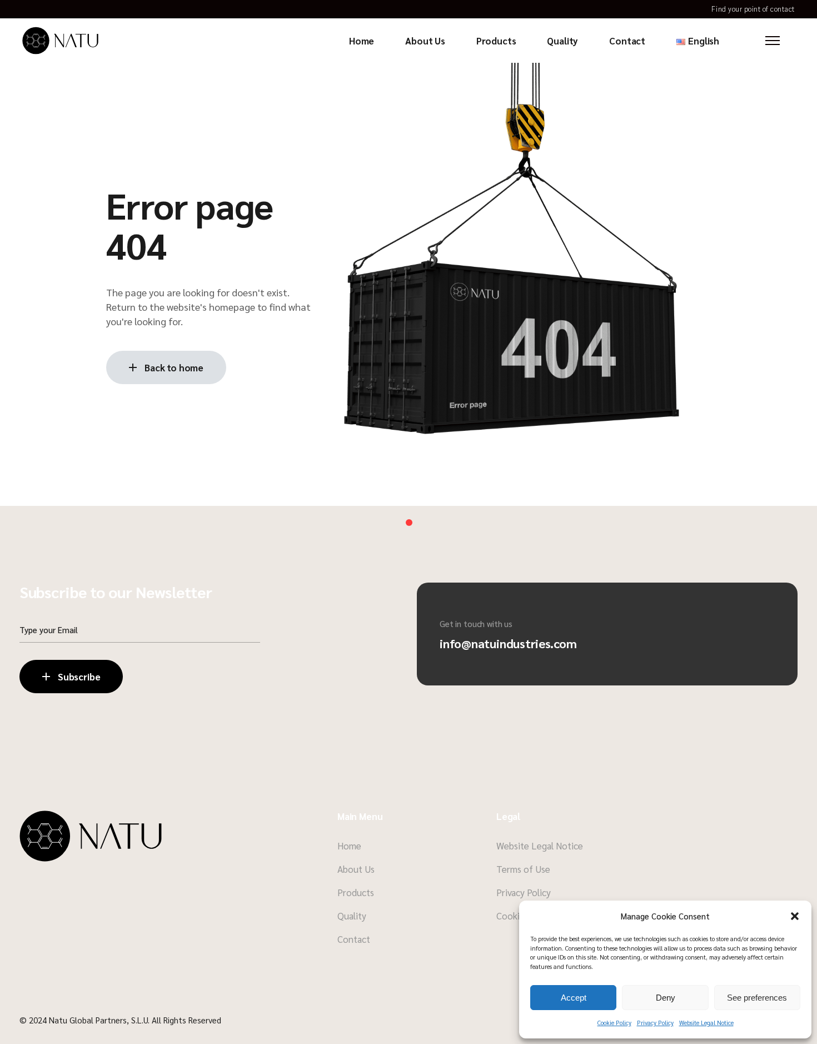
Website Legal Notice (706, 1022)
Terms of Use (523, 869)
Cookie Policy (614, 1022)
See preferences (757, 997)
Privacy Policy (655, 1022)
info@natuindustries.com (508, 643)
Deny (665, 997)
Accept (573, 997)
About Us (356, 869)
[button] (794, 916)
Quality (351, 915)
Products (355, 892)
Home (349, 845)
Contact (353, 939)
